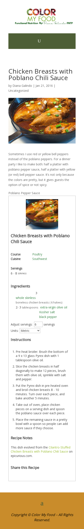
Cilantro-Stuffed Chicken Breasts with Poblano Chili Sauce (40, 449)
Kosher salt (47, 312)
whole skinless (26, 298)
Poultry (37, 254)
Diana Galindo (22, 86)
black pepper (48, 317)
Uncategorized (18, 91)
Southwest (39, 259)
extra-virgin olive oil (53, 307)
